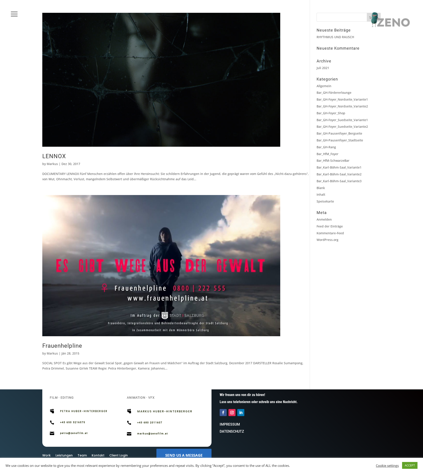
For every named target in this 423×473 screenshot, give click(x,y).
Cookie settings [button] (387, 465)
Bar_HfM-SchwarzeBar (333, 160)
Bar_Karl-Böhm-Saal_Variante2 (339, 174)
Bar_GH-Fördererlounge (334, 92)
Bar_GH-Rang (326, 147)
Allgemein (324, 86)
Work (46, 456)
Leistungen (64, 456)
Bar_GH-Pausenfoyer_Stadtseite (340, 140)
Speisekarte (325, 201)
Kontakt (98, 456)
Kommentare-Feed (330, 233)
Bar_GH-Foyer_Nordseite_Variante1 (342, 99)
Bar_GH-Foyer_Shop (331, 113)
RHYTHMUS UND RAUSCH (335, 37)
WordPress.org (327, 240)
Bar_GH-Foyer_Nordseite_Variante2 (342, 106)
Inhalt (321, 194)
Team (82, 456)
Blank (321, 188)
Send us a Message (184, 455)
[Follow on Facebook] (223, 412)
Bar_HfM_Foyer (327, 154)
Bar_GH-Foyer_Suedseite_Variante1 (342, 120)
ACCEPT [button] (410, 465)
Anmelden (324, 219)
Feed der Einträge (330, 226)
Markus (52, 164)
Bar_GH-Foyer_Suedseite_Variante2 (342, 126)
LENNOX (54, 156)
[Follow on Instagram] (232, 412)
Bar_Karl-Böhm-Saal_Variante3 (339, 181)
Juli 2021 (323, 68)
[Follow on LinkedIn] (240, 412)
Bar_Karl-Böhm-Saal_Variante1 (339, 167)
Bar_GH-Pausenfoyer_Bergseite (339, 133)
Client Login (118, 456)
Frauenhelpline (62, 345)
